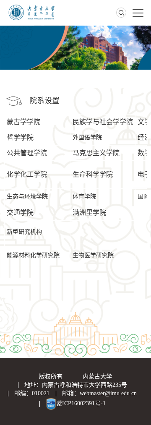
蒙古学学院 (23, 121)
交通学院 (20, 212)
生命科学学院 (93, 174)
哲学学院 (20, 137)
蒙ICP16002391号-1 (81, 403)
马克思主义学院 (96, 152)
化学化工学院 (27, 174)
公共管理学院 (27, 152)
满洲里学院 (89, 212)
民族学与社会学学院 (103, 121)
